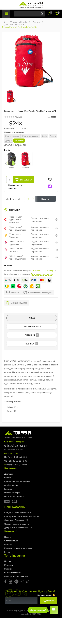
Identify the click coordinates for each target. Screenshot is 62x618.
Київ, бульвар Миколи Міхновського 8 (22, 516)
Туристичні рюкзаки (12, 24)
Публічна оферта (12, 492)
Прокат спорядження (14, 496)
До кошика (26, 179)
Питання (31, 335)
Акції (11, 485)
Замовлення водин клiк (15, 186)
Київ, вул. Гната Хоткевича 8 (17, 512)
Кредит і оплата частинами (17, 481)
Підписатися (48, 600)
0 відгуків (18, 116)
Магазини (8, 564)
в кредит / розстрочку (43, 270)
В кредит (45, 198)
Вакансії (8, 568)
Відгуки (31, 343)
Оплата (7, 477)
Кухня (7, 551)
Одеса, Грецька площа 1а (16, 523)
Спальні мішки (11, 540)
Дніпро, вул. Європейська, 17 (18, 527)
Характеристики (31, 326)
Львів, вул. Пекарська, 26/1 (17, 520)
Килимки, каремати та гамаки (18, 548)
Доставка (8, 473)
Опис (32, 318)
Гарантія (8, 488)
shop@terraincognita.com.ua (17, 464)
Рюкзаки (37, 22)
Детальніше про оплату (42, 274)
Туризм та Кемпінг (19, 22)
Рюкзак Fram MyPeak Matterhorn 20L (19, 27)
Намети (8, 536)
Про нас (8, 561)
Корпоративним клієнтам (16, 576)
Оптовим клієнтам (12, 572)
